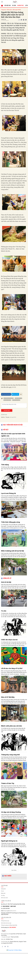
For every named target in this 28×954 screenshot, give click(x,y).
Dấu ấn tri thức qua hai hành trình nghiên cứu (13, 435)
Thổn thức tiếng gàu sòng (10, 522)
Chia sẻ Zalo (16, 394)
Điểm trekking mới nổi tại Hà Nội (12, 551)
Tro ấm (3, 611)
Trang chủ (3, 9)
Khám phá (20, 5)
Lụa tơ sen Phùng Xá (8, 493)
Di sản (14, 5)
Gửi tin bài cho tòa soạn (6, 923)
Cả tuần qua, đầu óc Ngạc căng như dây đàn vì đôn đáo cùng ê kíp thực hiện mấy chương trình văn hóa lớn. (13, 468)
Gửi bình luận (7, 410)
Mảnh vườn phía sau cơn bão (11, 726)
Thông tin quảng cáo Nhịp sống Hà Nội (9, 925)
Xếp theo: (3, 417)
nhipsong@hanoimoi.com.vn (10, 910)
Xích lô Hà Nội (6, 582)
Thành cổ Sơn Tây (7, 783)
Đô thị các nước (4, 897)
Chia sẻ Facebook (6, 394)
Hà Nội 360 (7, 5)
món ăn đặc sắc (7, 400)
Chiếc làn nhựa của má (9, 640)
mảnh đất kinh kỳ (16, 400)
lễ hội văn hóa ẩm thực (8, 398)
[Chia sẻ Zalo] (21, 20)
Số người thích (13, 417)
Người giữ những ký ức (9, 841)
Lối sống (3, 895)
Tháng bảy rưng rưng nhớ (10, 755)
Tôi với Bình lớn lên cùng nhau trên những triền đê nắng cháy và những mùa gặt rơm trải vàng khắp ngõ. (13, 730)
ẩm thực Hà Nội (18, 398)
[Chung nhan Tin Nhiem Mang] (14, 950)
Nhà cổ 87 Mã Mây (8, 697)
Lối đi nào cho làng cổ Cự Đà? (12, 668)
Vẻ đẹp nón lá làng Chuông (11, 812)
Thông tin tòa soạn (5, 920)
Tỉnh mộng (5, 465)
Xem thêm (14, 870)
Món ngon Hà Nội (17, 9)
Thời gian (7, 417)
